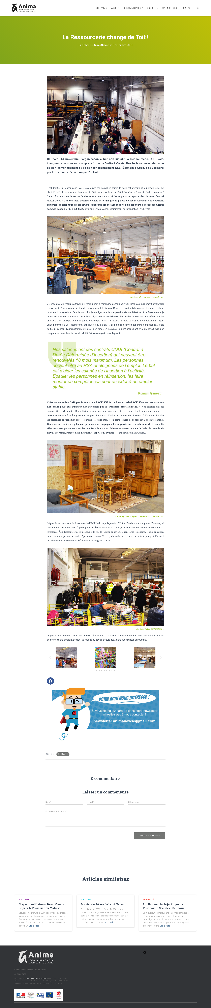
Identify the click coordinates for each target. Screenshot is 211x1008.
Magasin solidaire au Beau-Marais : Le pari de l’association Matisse (42, 906)
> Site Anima (100, 8)
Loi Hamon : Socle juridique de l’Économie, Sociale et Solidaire (163, 906)
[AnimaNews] (23, 8)
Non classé (62, 754)
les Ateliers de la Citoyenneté (36, 978)
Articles (152, 8)
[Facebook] (50, 681)
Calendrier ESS (170, 8)
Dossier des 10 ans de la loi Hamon (103, 904)
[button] (50, 657)
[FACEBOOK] (145, 953)
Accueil (115, 8)
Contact (187, 8)
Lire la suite (34, 926)
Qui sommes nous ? (133, 8)
